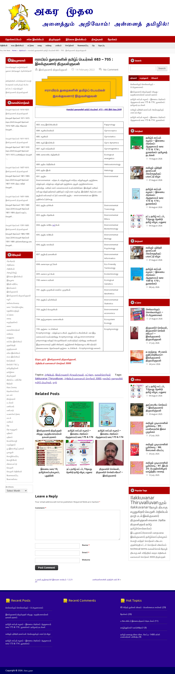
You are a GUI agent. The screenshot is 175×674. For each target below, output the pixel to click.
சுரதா (154, 552)
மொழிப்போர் (12, 460)
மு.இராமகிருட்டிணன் (15, 448)
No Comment (110, 69)
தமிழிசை (10, 372)
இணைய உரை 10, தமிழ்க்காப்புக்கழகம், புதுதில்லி (49, 472)
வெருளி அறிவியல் (14, 471)
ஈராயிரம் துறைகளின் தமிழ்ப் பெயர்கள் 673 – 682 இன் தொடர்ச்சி (94, 109)
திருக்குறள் (55, 39)
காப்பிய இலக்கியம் (14, 341)
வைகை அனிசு (157, 520)
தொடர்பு (101, 45)
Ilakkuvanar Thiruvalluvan (49, 378)
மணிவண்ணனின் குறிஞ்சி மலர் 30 (105, 579)
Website (86, 559)
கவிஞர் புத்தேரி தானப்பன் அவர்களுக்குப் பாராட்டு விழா (154, 172)
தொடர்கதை (12, 387)
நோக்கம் (112, 40)
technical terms (138, 548)
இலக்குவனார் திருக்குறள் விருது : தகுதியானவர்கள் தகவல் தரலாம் (49, 434)
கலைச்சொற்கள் (103, 374)
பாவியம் (58, 45)
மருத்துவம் (11, 444)
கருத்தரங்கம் (12, 322)
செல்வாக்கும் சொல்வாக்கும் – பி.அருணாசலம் (142, 86)
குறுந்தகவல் (12, 349)
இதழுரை (10, 280)
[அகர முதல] (87, 30)
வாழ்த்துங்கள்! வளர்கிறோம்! (132, 627)
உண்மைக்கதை (13, 303)
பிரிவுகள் (154, 78)
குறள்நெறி (11, 345)
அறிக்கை (11, 264)
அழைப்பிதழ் (12, 272)
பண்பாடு (10, 410)
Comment (40, 508)
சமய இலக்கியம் (17, 45)
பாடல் (9, 418)
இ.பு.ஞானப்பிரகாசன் (141, 532)
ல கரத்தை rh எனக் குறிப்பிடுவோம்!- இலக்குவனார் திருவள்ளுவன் (156, 356)
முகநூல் (10, 452)
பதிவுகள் (133, 78)
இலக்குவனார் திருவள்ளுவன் (53, 69)
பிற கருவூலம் (12, 429)
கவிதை (49, 45)
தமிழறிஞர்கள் (12, 368)
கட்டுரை (31, 45)
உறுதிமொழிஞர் (13, 310)
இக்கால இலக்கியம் (76, 39)
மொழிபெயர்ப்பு (13, 456)
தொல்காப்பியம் (13, 39)
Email (85, 552)
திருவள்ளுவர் (137, 524)
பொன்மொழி (12, 440)
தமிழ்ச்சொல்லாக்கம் (141, 528)
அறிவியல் (3, 45)
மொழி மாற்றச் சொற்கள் (142, 541)
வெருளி (10, 467)
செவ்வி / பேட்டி (13, 364)
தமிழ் (149, 524)
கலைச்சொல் (154, 548)
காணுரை (10, 337)
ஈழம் (9, 299)
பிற (93, 45)
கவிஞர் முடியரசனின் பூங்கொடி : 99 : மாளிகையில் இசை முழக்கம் (157, 427)
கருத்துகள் (144, 78)
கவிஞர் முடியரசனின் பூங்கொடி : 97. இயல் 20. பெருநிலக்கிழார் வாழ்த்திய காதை (157, 467)
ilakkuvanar (139, 507)
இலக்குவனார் (12, 291)
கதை (40, 45)
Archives (10, 487)
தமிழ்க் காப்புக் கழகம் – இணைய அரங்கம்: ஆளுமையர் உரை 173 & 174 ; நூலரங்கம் (148, 119)
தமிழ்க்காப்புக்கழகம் (156, 536)
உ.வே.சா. (158, 541)
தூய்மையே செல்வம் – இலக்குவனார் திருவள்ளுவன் (156, 407)
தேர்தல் (10, 383)
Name (86, 545)
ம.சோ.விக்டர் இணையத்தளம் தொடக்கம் (137, 621)
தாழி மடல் (136, 516)
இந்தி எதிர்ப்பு (12, 284)
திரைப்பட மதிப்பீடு (14, 379)
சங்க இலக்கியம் (35, 39)
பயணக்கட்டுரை (13, 414)
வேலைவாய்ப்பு (83, 45)
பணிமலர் (10, 406)
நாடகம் (10, 395)
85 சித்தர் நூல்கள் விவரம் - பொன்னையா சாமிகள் (141, 607)
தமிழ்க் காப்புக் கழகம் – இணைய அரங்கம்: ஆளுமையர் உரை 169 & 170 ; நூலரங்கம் (155, 276)
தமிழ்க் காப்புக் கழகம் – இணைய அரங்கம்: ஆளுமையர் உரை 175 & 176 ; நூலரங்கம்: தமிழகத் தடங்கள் (79, 437)
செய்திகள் (69, 45)
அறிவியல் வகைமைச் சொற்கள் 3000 (82, 378)
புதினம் (10, 433)
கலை (9, 326)
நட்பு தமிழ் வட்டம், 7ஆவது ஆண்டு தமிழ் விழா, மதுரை (156, 219)
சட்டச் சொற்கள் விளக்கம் (153, 544)
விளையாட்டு (12, 463)
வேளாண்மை (12, 479)
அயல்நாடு (11, 261)
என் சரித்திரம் (144, 552)
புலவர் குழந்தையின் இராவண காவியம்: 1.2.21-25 (54, 580)
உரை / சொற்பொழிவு (15, 307)
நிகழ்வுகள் (97, 39)
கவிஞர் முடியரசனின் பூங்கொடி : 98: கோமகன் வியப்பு (157, 447)
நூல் (55, 382)
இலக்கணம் (11, 287)
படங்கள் (10, 402)
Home (14, 50)
